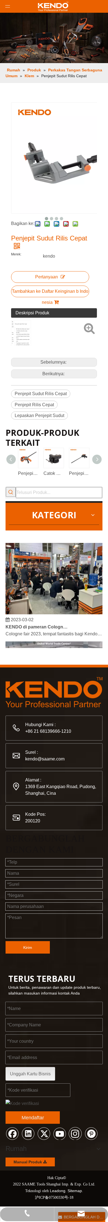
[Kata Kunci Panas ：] (11, 492)
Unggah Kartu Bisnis (30, 1073)
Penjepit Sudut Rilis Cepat (41, 393)
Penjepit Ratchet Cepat (79, 473)
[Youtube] (59, 1133)
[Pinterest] (91, 1133)
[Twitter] (43, 1133)
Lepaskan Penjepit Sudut (39, 415)
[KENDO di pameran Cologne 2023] (54, 611)
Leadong (57, 1191)
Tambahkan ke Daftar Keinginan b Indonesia (50, 293)
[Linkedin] (28, 1133)
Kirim (27, 947)
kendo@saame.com (45, 759)
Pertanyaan (46, 277)
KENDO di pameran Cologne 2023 (37, 625)
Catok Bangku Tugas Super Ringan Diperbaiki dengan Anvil (53, 473)
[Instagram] (75, 1133)
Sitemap (75, 1191)
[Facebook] (12, 1133)
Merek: (16, 254)
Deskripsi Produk (32, 312)
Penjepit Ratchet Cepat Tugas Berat (28, 473)
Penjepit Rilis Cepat (34, 404)
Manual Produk (28, 1162)
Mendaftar (33, 1117)
